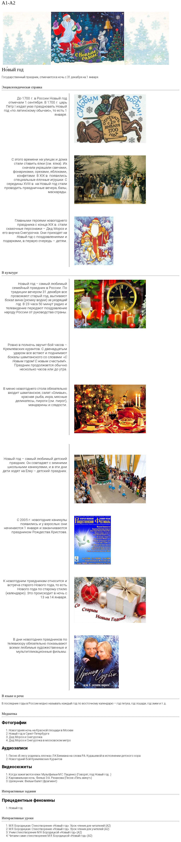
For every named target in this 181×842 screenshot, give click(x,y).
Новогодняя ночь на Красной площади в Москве (41, 730)
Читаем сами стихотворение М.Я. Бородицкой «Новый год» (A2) (50, 835)
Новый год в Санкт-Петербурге (29, 733)
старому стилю (55, 589)
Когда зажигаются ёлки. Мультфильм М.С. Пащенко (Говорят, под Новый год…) (60, 774)
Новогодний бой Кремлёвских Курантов (35, 759)
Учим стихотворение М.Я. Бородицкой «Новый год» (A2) (45, 832)
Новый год (16, 808)
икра (49, 397)
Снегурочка (29, 233)
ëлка (56, 163)
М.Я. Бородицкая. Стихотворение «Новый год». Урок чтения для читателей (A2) (60, 825)
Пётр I (11, 106)
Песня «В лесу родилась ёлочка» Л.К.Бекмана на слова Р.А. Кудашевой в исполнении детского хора (75, 755)
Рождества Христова (49, 532)
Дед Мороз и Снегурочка (25, 737)
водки (41, 300)
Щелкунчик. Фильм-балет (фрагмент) (33, 781)
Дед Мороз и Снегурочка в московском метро (40, 740)
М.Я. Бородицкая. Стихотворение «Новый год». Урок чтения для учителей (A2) (59, 829)
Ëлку (29, 471)
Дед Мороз (55, 229)
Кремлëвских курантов (21, 349)
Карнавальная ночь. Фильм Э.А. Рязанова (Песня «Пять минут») (50, 777)
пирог (60, 401)
